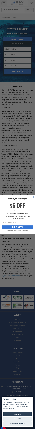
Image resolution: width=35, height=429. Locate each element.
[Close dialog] (33, 197)
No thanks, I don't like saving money (17, 230)
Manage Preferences (17, 423)
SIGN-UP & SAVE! (17, 227)
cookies (15, 402)
